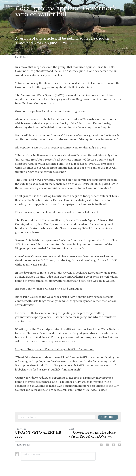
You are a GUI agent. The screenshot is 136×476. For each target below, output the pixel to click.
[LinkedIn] (113, 445)
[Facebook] (101, 445)
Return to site (14, 6)
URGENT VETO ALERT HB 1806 (38, 434)
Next (71, 429)
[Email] (119, 445)
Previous (21, 429)
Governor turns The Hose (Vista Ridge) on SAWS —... (92, 434)
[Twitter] (107, 445)
